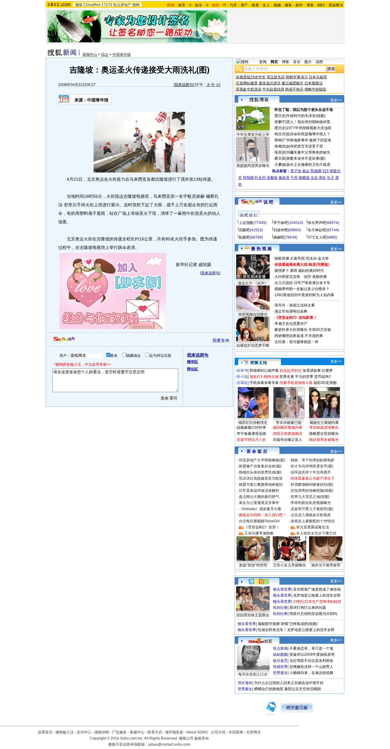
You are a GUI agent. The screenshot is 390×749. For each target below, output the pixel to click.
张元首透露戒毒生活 (312, 527)
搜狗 (136, 5)
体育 (181, 5)
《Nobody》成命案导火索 (260, 509)
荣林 (278, 140)
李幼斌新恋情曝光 (324, 427)
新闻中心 (90, 54)
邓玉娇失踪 (276, 77)
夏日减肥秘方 (292, 83)
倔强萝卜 (282, 270)
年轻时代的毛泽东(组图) (305, 116)
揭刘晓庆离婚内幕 (287, 427)
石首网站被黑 (247, 83)
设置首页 (45, 732)
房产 (244, 5)
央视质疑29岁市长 (251, 77)
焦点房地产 (122, 5)
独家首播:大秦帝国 (290, 258)
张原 (278, 152)
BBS (321, 5)
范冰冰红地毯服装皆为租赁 (261, 478)
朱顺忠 (280, 146)
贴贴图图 (280, 654)
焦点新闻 (280, 648)
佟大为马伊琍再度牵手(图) (312, 466)
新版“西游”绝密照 (253, 565)
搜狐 (79, 5)
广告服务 (119, 732)
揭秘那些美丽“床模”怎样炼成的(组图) (287, 624)
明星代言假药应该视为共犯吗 (313, 614)
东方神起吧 (317, 230)
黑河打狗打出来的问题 (307, 607)
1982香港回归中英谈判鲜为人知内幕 (304, 295)
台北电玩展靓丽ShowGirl (259, 521)
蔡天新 (280, 158)
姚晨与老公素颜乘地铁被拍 (261, 484)
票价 (322, 178)
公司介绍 (218, 732)
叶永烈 (260, 178)
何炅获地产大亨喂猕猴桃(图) (262, 460)
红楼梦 (327, 370)
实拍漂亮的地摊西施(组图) (312, 490)
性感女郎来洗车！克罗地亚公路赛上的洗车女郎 (296, 630)
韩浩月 (280, 134)
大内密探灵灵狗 (287, 277)
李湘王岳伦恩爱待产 (291, 323)
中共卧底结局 (273, 89)
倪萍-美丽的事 (315, 277)
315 (325, 171)
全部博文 (253, 732)
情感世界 (280, 667)
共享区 (242, 383)
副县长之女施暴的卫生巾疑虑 (306, 164)
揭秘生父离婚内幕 (324, 423)
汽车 (233, 5)
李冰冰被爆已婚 (288, 423)
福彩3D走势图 (325, 383)
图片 (308, 62)
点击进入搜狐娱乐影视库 (311, 515)
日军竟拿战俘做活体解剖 (259, 490)
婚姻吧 (278, 237)
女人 (266, 5)
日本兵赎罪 (318, 77)
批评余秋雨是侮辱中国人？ (308, 134)
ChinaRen (92, 5)
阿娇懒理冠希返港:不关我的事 (299, 336)
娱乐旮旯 (280, 660)
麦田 (293, 270)
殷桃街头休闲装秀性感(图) (260, 472)
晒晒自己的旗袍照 (268, 689)
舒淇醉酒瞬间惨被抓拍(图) (312, 484)
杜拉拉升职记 (291, 370)
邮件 (299, 5)
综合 (104, 54)
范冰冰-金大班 (317, 258)
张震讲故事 (312, 370)
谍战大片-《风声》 (253, 283)
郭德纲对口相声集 (264, 370)
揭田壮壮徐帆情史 (253, 423)
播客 (288, 5)
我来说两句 (184, 85)
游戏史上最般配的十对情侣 (313, 521)
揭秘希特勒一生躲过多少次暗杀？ (302, 289)
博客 (310, 5)
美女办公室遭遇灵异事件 (259, 503)
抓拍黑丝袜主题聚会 (252, 615)
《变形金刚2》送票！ (261, 527)
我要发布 (220, 340)
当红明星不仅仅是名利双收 (311, 660)
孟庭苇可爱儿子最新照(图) (312, 509)
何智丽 (248, 178)
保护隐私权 (174, 732)
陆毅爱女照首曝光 (324, 433)
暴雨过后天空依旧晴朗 (302, 689)
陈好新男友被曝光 (324, 440)
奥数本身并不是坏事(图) (305, 158)
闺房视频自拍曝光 (253, 314)
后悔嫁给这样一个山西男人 (311, 667)
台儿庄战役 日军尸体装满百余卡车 (302, 283)
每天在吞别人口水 (253, 674)
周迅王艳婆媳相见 (287, 433)
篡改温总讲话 (270, 83)
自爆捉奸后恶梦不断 (252, 345)
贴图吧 (244, 237)
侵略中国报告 (315, 89)
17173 (106, 5)
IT (224, 5)
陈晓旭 (304, 178)
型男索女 (280, 673)
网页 (274, 62)
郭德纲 (315, 171)
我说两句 (335, 5)
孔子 (330, 178)
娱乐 (198, 5)
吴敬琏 (272, 178)
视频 (277, 5)
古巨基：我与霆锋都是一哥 (296, 342)
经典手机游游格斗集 (296, 383)
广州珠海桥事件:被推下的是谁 (307, 140)
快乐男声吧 (317, 223)
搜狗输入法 (64, 732)
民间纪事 (280, 607)
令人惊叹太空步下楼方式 (316, 533)
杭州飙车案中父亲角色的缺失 (306, 152)
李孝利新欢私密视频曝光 (311, 503)
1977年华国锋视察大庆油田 (309, 128)
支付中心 (84, 732)
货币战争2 (322, 376)
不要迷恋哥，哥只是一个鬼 (311, 648)
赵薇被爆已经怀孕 (251, 427)
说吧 (319, 62)
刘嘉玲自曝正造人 (287, 440)
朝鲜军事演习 (297, 77)
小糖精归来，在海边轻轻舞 (311, 673)
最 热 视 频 (261, 248)
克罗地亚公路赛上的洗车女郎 (317, 595)
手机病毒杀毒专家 (264, 383)
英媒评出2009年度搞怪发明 (312, 654)
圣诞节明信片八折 (251, 440)
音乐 (296, 62)
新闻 (263, 62)
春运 (306, 171)
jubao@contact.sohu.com (169, 744)
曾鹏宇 (280, 122)
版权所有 (201, 738)
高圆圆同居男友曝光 (252, 166)
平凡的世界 (304, 376)
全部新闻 (236, 732)
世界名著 (286, 376)
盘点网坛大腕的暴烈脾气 (259, 497)
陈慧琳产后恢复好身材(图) (260, 466)
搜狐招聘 (101, 732)
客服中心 (137, 732)
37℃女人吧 (317, 237)
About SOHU (197, 732)
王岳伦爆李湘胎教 (259, 533)
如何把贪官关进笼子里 (304, 146)
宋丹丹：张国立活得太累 (295, 305)
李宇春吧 (280, 223)
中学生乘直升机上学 (252, 135)
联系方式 (154, 732)
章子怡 (295, 171)
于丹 (294, 178)
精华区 (192, 362)
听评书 (242, 370)
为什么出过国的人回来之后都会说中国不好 (289, 683)
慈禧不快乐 (294, 89)
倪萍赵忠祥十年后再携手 (311, 472)
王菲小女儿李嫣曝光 (289, 565)
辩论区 (192, 369)
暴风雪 (283, 178)
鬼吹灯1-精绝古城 (264, 376)
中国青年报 (121, 54)
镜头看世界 (282, 589)
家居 (255, 5)
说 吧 (268, 202)
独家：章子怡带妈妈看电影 (313, 460)
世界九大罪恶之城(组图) (310, 497)
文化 (314, 178)
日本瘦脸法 (313, 83)
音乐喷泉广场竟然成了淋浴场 (317, 589)
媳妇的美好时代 (311, 270)
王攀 (278, 164)
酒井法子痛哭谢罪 (325, 565)
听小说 (242, 376)
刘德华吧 (280, 230)
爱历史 (280, 116)
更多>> (336, 100)
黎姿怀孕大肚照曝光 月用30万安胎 (303, 330)
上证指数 (246, 223)
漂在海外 (245, 683)
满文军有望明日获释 (291, 311)
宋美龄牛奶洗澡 (248, 89)
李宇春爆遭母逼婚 (251, 433)
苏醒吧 (244, 230)
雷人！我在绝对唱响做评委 (308, 122)
